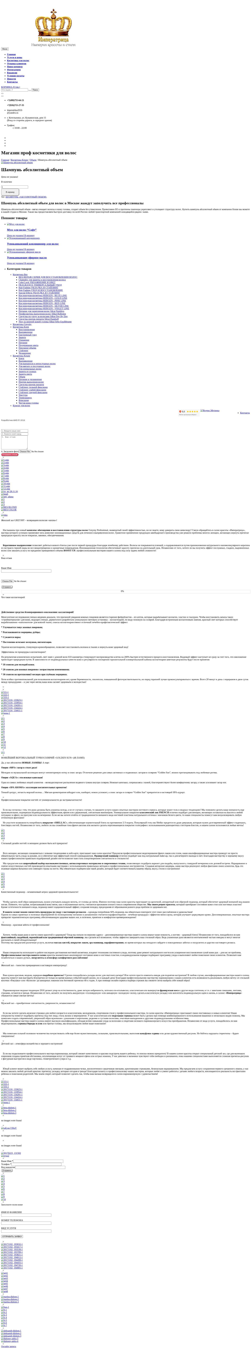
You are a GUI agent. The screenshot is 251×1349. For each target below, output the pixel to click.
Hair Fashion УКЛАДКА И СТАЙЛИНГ (38, 287)
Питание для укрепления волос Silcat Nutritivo (41, 311)
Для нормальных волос (30, 369)
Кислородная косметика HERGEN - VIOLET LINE (44, 308)
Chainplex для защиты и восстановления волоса (42, 280)
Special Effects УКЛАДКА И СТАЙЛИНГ (39, 293)
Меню (4, 49)
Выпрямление (26, 332)
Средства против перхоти (31, 384)
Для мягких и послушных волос (34, 366)
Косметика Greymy (22, 324)
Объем (33, 160)
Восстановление (27, 329)
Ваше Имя (7, 1161)
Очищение (24, 340)
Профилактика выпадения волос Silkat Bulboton (42, 314)
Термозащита (25, 397)
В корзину (10, 192)
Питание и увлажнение (30, 379)
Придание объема (27, 348)
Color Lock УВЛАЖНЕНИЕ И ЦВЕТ (37, 282)
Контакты (12, 82)
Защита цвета (25, 374)
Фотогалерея (14, 69)
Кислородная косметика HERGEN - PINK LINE (42, 300)
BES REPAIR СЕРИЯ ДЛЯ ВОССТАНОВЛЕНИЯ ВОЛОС (48, 277)
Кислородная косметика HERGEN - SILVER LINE (44, 306)
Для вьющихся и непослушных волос (37, 363)
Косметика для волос (18, 60)
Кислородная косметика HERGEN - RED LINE (42, 303)
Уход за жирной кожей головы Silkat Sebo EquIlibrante (45, 321)
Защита (22, 337)
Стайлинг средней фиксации (33, 392)
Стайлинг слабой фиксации (32, 390)
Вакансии (12, 72)
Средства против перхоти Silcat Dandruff (39, 319)
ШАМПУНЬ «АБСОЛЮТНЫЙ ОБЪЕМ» (26, 197)
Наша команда (15, 66)
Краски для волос (21, 405)
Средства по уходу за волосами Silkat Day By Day (43, 316)
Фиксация (24, 400)
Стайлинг (23, 350)
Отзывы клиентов (16, 63)
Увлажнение (25, 353)
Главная (11, 54)
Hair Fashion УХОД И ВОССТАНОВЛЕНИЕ (41, 290)
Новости (11, 79)
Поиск (35, 90)
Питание (23, 342)
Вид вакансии (8, 1167)
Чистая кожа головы (29, 403)
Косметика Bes (20, 274)
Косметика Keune (19, 160)
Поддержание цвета (28, 345)
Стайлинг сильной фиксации (33, 387)
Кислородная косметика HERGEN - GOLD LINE (43, 298)
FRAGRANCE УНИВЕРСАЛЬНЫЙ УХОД (40, 285)
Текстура (23, 395)
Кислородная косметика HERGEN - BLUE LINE (43, 295)
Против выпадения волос (31, 382)
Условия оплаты (15, 76)
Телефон (6, 1164)
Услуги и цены (14, 57)
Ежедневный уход (28, 335)
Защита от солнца (27, 371)
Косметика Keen (21, 327)
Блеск (21, 358)
